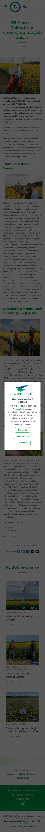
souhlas (20, 409)
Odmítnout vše (22, 436)
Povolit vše (22, 443)
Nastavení (22, 430)
